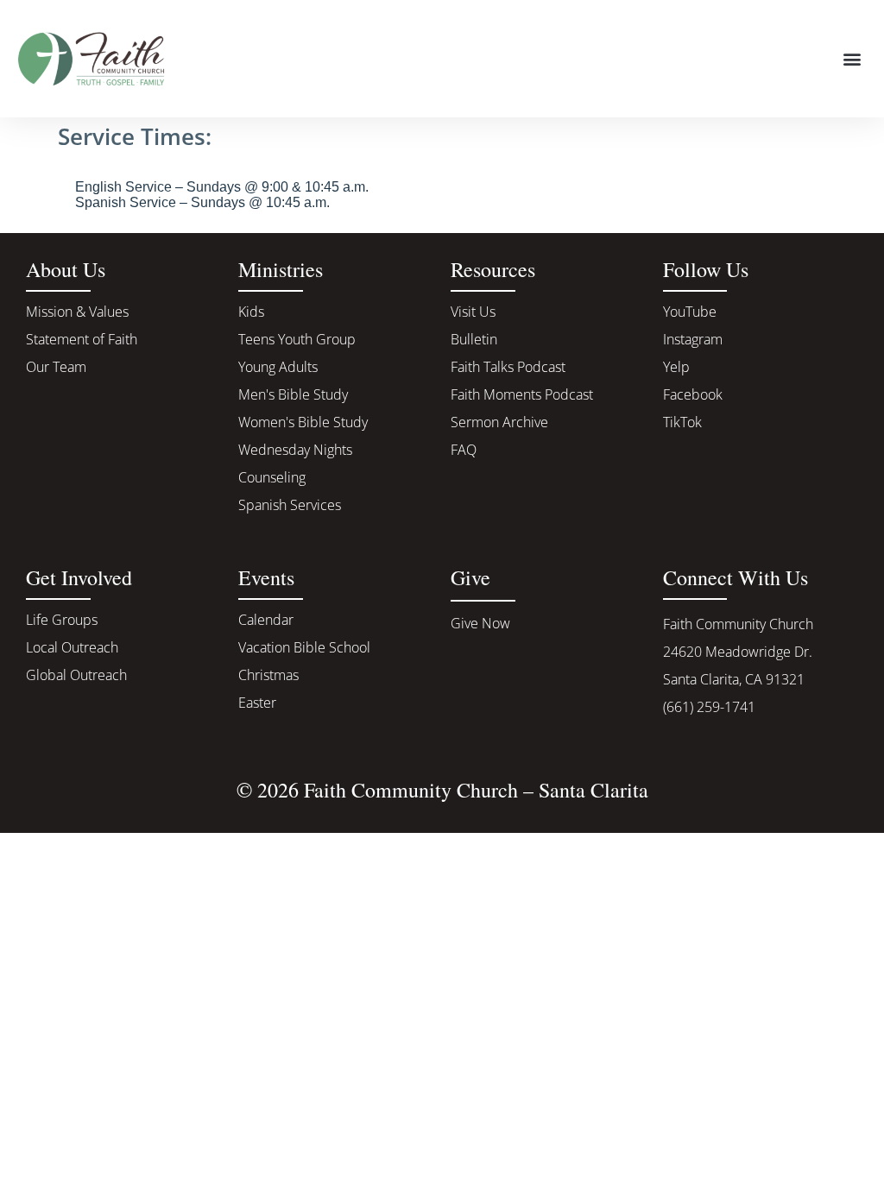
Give (470, 577)
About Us (65, 269)
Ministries (280, 269)
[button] (852, 58)
